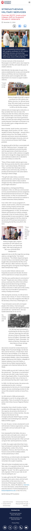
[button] (29, 2)
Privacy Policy (15, 523)
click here (26, 485)
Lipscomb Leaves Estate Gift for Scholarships (7, 503)
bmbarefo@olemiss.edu (9, 490)
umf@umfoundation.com (15, 518)
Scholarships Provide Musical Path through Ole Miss (21, 503)
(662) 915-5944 (15, 519)
